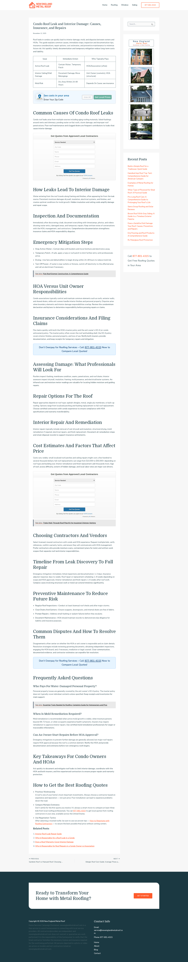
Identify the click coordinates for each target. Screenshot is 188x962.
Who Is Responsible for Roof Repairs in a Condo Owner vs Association (64, 846)
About (96, 946)
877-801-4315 (93, 347)
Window (124, 5)
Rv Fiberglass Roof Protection (140, 240)
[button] (150, 5)
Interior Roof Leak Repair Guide (48, 834)
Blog (96, 949)
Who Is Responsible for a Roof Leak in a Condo (55, 838)
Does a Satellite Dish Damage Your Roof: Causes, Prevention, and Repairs (140, 226)
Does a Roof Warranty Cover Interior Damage (54, 842)
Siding (134, 5)
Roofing (114, 5)
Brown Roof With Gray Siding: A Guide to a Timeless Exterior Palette (141, 216)
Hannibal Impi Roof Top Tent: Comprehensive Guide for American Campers (140, 176)
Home (104, 5)
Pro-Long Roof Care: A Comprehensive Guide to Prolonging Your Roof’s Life (139, 200)
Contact (97, 953)
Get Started (143, 896)
